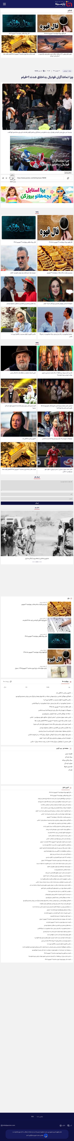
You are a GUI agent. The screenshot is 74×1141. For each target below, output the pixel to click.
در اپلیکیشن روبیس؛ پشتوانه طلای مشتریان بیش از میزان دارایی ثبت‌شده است (51, 907)
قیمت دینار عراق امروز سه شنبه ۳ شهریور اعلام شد (58, 922)
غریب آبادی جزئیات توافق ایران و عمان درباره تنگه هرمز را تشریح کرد (54, 802)
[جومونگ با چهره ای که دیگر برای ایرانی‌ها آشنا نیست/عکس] (55, 424)
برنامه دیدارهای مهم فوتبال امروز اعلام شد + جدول (59, 910)
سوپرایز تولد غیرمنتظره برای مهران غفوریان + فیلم (23, 273)
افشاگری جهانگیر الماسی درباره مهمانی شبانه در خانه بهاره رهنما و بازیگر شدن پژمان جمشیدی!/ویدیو (43, 696)
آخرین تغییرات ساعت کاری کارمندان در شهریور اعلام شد (57, 913)
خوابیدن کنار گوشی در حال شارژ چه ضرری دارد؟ (59, 891)
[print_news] (13, 178)
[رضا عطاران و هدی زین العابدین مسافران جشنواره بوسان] (19, 289)
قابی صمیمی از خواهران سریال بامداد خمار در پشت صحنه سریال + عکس (51, 742)
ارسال (37, 503)
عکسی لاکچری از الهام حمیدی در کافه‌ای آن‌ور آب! (23, 334)
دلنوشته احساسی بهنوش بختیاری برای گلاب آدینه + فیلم (58, 304)
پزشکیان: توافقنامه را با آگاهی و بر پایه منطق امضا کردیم (57, 851)
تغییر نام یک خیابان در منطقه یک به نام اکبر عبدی (23, 373)
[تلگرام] (6, 178)
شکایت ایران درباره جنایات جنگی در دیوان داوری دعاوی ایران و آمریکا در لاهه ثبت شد (50, 885)
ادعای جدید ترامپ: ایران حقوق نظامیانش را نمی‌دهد (58, 873)
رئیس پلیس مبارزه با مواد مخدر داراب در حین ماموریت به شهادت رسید (54, 864)
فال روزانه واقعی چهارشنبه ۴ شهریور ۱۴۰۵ (19, 33)
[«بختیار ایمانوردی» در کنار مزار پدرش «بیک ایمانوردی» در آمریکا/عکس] (55, 319)
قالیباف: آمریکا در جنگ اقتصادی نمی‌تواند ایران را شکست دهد (56, 808)
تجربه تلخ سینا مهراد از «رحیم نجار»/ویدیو (61, 916)
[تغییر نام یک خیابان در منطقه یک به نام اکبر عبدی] (19, 358)
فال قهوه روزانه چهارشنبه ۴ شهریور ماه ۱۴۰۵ (55, 33)
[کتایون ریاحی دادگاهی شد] (19, 424)
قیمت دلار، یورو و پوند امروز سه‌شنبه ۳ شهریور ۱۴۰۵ (58, 959)
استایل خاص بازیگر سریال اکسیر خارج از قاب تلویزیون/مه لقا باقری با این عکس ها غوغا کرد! (56, 407)
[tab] (40, 561)
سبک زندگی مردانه (67, 760)
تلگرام (63, 1126)
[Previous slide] (3, 530)
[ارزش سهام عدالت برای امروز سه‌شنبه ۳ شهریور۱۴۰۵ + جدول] (59, 673)
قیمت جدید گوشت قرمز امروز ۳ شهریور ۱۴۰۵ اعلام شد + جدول (55, 842)
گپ (71, 1126)
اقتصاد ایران (68, 754)
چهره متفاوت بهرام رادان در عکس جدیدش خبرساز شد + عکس (56, 814)
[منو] (4, 4)
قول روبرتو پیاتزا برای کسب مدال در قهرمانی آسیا (59, 935)
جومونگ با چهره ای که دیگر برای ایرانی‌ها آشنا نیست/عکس (57, 439)
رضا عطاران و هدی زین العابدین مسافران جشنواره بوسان (21, 304)
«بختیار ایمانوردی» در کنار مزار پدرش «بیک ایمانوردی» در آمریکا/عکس (56, 335)
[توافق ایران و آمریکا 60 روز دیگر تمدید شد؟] (37, 533)
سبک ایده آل (68, 757)
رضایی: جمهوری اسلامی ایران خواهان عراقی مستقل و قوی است (55, 879)
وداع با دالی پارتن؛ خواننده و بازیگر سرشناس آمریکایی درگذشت (56, 805)
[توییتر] (3, 178)
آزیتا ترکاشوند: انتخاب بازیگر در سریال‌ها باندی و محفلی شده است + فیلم (53, 811)
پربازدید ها (65, 681)
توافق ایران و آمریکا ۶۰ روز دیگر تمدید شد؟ (37, 559)
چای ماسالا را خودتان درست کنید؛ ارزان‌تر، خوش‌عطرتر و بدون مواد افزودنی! (53, 938)
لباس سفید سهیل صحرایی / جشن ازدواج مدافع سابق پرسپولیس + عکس (58, 470)
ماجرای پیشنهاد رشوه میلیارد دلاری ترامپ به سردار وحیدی (55, 731)
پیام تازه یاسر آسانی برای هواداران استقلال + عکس (58, 839)
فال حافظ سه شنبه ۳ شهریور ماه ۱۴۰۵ (60, 707)
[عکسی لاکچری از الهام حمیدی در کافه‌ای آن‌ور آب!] (19, 319)
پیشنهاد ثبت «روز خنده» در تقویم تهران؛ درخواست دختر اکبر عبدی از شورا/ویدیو (51, 950)
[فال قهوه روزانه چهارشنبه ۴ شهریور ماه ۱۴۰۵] (54, 23)
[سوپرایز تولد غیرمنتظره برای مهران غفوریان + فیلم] (19, 258)
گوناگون (70, 11)
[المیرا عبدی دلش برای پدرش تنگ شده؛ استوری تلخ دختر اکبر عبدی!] (19, 391)
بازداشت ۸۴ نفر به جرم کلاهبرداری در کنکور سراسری (58, 857)
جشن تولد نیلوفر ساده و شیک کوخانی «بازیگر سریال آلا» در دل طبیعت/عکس (49, 735)
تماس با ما (40, 1117)
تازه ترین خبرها (68, 767)
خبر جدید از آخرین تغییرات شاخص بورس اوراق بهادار (58, 894)
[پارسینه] (62, 4)
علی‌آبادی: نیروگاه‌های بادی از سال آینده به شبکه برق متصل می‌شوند (54, 799)
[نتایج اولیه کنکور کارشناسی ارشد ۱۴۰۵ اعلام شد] (59, 625)
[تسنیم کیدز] (37, 195)
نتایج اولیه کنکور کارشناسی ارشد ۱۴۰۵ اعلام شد (35, 620)
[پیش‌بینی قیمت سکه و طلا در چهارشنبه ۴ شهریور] (55, 258)
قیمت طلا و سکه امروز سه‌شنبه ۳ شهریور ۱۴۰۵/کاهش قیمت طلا (19, 54)
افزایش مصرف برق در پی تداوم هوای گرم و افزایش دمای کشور (56, 888)
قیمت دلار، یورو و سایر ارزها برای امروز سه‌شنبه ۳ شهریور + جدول (55, 919)
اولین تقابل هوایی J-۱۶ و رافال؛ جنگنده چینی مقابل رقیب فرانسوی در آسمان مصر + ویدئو (54, 55)
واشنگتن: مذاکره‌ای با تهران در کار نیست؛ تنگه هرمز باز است (56, 845)
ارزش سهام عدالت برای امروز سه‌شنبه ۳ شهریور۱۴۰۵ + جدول (31, 668)
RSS (32, 1117)
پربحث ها (6, 682)
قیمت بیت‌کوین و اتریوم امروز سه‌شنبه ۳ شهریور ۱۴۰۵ (57, 953)
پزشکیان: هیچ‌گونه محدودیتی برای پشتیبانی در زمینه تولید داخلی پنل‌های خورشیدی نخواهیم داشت (46, 947)
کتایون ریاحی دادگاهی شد (29, 439)
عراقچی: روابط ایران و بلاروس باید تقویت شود (59, 823)
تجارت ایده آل (68, 763)
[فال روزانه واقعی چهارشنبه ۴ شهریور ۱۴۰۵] (19, 23)
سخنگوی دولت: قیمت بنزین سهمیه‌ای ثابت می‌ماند (58, 830)
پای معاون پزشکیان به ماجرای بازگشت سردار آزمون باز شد (57, 826)
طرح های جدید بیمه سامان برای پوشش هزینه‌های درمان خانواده (55, 904)
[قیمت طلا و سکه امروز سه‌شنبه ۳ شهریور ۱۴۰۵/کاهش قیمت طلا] (19, 44)
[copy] (68, 178)
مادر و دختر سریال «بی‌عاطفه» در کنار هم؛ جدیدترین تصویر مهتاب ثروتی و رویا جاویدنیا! (57, 374)
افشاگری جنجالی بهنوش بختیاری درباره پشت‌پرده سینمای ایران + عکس (54, 820)
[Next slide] (70, 530)
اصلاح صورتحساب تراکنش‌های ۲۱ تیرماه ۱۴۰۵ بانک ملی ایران (56, 941)
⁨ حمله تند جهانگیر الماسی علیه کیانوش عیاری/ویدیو (56, 714)
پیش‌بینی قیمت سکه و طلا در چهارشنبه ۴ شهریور (59, 273)
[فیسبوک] (9, 178)
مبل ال (70, 770)
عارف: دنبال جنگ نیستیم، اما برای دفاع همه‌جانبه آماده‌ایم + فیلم (55, 848)
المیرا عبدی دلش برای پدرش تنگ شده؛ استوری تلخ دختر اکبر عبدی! (20, 407)
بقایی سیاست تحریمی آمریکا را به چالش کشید (59, 836)
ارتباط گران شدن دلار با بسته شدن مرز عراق (60, 854)
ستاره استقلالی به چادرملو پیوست (62, 870)
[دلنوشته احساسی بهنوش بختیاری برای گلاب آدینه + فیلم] (55, 289)
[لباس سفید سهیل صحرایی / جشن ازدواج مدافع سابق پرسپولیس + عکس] (55, 454)
